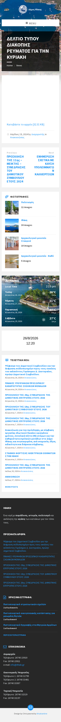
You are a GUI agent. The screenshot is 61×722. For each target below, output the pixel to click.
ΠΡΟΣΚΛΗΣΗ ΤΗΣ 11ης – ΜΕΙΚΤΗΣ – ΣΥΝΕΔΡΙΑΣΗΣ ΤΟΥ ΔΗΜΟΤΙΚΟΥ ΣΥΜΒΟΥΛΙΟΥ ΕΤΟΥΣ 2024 (16, 169)
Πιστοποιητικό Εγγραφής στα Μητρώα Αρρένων (30, 624)
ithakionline (42, 713)
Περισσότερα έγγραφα (14, 635)
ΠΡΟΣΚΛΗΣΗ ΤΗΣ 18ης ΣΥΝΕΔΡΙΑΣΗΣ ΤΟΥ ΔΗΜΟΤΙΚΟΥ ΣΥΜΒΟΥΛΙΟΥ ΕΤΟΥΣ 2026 (27, 408)
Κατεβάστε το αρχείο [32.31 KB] (25, 124)
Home (10, 65)
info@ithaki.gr (18, 664)
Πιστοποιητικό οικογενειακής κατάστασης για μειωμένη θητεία (29, 615)
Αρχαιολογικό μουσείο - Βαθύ (37, 255)
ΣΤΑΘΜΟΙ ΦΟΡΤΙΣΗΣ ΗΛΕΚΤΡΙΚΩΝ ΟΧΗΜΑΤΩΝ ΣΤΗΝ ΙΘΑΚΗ (30, 455)
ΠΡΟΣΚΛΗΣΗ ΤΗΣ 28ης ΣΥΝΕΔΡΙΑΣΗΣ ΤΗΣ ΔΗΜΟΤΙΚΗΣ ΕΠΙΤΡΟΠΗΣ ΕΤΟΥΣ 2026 (27, 420)
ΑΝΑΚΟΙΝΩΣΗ (12, 476)
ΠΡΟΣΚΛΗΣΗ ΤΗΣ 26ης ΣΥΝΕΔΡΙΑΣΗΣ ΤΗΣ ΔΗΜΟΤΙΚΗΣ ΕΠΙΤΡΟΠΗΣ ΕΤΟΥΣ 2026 (27, 466)
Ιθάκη (24, 220)
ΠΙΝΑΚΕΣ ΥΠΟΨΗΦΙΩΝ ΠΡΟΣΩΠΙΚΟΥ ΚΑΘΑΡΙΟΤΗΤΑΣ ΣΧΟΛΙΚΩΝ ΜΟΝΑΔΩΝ (25, 385)
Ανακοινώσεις (17, 137)
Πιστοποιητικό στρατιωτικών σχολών (24, 604)
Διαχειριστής (37, 134)
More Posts (11, 487)
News (19, 65)
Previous (12, 152)
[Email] (30, 707)
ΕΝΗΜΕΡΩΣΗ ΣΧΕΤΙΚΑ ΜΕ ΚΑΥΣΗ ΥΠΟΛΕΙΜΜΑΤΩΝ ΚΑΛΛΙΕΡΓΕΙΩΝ (44, 165)
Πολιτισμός (27, 202)
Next (51, 152)
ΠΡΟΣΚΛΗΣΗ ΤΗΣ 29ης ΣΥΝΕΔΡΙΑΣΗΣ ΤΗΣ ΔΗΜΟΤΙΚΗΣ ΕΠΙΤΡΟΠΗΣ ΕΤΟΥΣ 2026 (27, 396)
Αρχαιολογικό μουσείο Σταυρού (33, 239)
